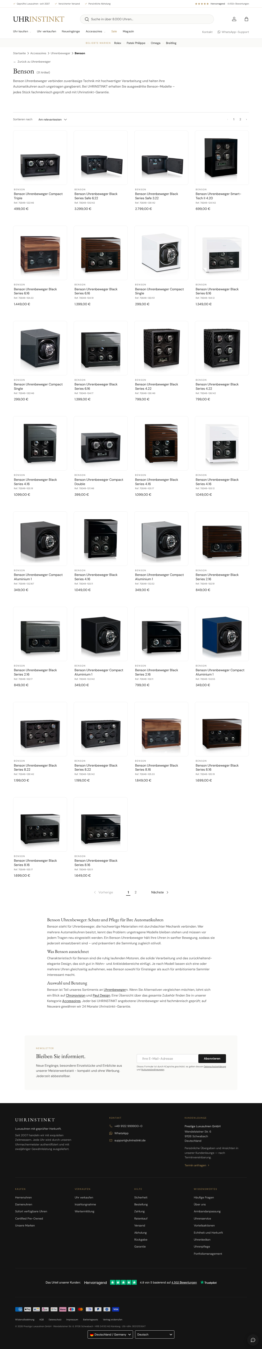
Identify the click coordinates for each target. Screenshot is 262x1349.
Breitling (171, 43)
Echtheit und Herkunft (208, 1232)
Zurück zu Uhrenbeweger (32, 62)
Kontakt (207, 32)
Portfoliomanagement (208, 1254)
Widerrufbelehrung (24, 1319)
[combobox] (147, 19)
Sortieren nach (22, 119)
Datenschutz (55, 1319)
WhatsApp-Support (235, 32)
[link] (103, 892)
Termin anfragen (195, 1165)
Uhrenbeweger (60, 53)
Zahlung (139, 1211)
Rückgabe (140, 1239)
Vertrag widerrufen (112, 1319)
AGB (41, 1319)
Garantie (140, 1246)
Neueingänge (71, 31)
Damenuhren (23, 1204)
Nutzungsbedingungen (152, 1069)
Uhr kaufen (20, 31)
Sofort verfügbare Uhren (31, 1211)
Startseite (19, 53)
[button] (246, 19)
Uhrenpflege (202, 1246)
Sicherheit (140, 1197)
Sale (114, 31)
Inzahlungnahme (85, 1204)
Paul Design (101, 995)
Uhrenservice (202, 1218)
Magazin (128, 31)
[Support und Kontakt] (253, 1340)
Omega (155, 43)
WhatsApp (121, 1133)
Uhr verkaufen (46, 31)
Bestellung (141, 1204)
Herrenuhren (23, 1197)
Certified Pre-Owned (29, 1218)
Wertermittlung (84, 1211)
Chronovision (75, 995)
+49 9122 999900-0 (128, 1126)
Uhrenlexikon (202, 1239)
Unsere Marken (25, 1225)
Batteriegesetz (90, 1319)
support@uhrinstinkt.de (130, 1140)
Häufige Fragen (204, 1197)
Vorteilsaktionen (204, 1225)
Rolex (117, 43)
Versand (139, 1225)
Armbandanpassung (207, 1211)
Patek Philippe (136, 43)
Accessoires (94, 31)
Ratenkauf (141, 1218)
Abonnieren (212, 1058)
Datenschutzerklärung (215, 1066)
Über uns (200, 1204)
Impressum (72, 1319)
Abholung (140, 1232)
